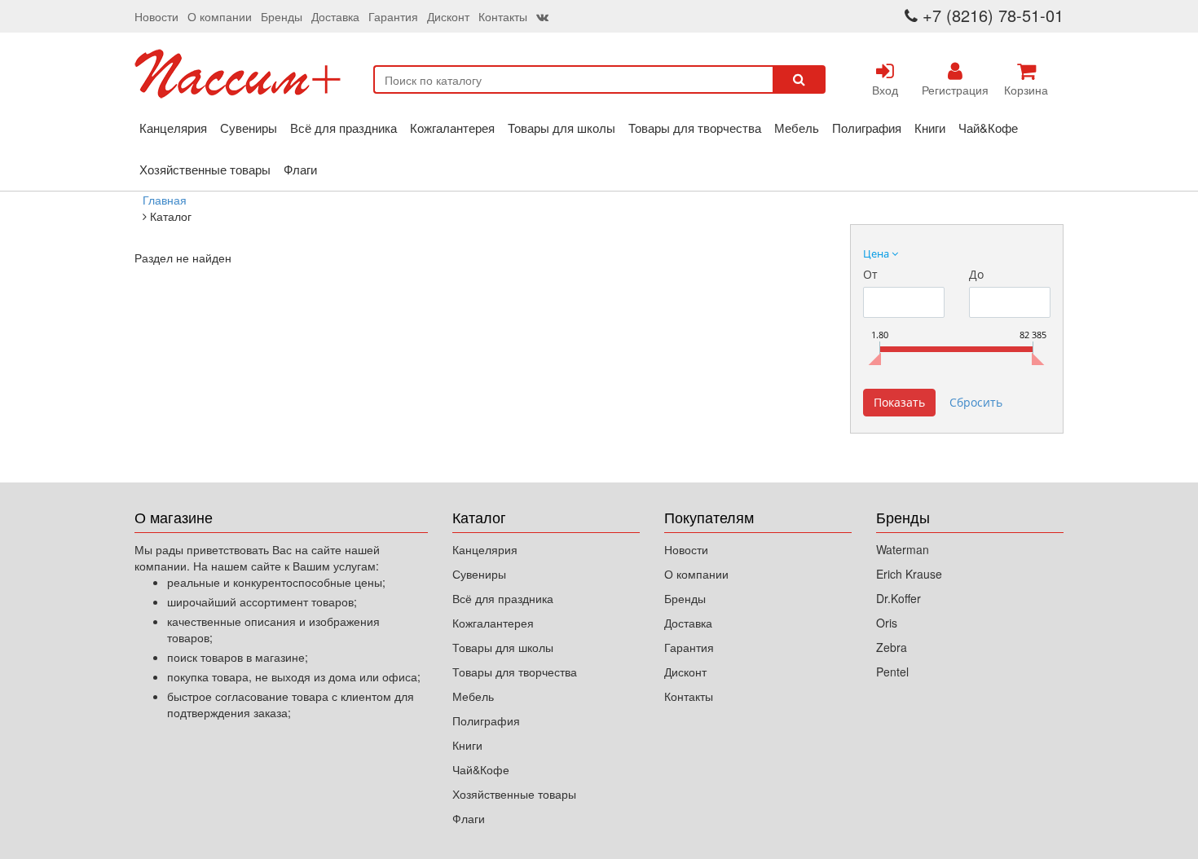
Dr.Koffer (898, 598)
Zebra (891, 647)
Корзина (1026, 89)
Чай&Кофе (988, 127)
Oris (886, 623)
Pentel (892, 671)
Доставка (335, 16)
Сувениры (248, 127)
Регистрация (955, 89)
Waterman (902, 549)
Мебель (796, 127)
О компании (219, 16)
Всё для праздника (343, 127)
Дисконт (448, 16)
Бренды (281, 16)
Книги (929, 127)
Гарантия (393, 16)
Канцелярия (173, 127)
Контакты (502, 16)
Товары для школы (561, 127)
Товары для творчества (694, 127)
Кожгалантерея (452, 127)
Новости (156, 16)
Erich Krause (909, 574)
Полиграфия (866, 127)
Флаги (300, 169)
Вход (885, 89)
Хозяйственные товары (205, 169)
